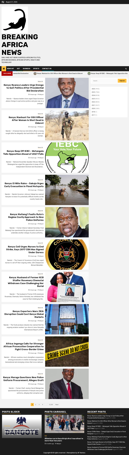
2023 (93, 99)
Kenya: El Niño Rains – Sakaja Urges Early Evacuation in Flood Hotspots (24, 185)
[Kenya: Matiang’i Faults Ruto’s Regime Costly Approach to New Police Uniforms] (67, 222)
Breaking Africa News (20, 45)
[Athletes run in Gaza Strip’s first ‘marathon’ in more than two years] (64, 424)
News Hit (10, 69)
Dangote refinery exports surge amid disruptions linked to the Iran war (22, 430)
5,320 (51, 404)
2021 (93, 105)
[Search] (126, 69)
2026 (93, 89)
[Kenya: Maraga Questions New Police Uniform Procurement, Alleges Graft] (67, 384)
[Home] (4, 68)
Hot (18, 69)
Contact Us (46, 69)
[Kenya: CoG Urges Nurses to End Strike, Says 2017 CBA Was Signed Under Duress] (67, 254)
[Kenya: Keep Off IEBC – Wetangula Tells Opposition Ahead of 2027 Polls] (67, 157)
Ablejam (41, 94)
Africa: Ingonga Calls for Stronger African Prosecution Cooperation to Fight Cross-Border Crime (24, 346)
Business (26, 69)
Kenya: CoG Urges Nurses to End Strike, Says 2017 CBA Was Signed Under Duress (25, 249)
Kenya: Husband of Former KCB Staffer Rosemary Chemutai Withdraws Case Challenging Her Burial (26, 282)
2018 (93, 112)
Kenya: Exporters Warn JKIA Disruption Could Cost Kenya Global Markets (24, 314)
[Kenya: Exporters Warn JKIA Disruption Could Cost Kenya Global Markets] (67, 319)
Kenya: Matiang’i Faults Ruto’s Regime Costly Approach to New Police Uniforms (26, 217)
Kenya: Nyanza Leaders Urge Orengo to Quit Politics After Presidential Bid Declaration (24, 88)
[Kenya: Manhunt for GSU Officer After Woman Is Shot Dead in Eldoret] (67, 125)
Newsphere (71, 453)
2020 (93, 108)
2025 (93, 92)
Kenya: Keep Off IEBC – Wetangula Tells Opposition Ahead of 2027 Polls (100, 73)
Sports (36, 69)
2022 (93, 102)
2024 (93, 95)
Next (56, 404)
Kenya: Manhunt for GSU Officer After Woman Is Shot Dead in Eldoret (45, 73)
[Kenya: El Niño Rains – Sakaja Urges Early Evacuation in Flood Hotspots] (67, 190)
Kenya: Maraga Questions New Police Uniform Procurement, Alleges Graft (23, 379)
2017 (93, 115)
